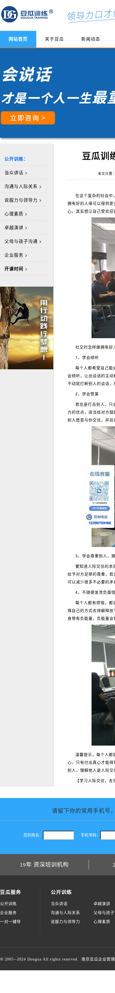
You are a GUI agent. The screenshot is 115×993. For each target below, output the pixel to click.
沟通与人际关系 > (23, 186)
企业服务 (8, 913)
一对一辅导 (10, 922)
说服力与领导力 (65, 922)
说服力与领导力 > (23, 200)
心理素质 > (16, 213)
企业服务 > (16, 255)
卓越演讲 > (16, 227)
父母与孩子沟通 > (23, 241)
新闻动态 (90, 39)
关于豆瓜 (54, 39)
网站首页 (18, 39)
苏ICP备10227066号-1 (72, 982)
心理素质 (102, 922)
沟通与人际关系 (65, 913)
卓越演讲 (102, 904)
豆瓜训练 (27, 14)
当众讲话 (59, 904)
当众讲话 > (16, 172)
